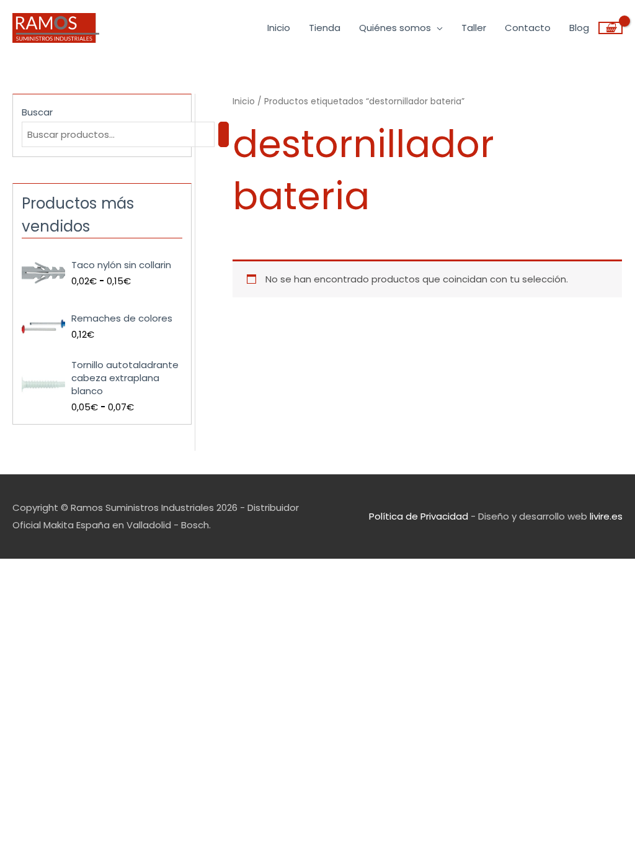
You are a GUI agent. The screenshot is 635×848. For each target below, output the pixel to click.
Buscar (37, 112)
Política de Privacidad (418, 516)
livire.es (606, 516)
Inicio (244, 101)
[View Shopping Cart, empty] (610, 28)
